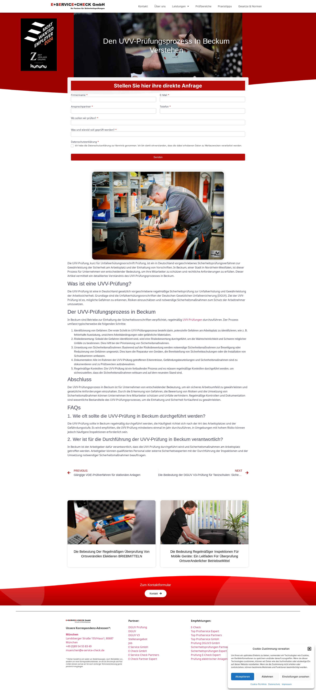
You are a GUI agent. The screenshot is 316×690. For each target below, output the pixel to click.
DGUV (132, 631)
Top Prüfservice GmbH (205, 639)
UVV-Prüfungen (192, 320)
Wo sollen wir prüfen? (84, 118)
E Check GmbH (137, 651)
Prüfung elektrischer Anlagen (209, 659)
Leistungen (179, 6)
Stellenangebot (137, 639)
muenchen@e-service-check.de (85, 650)
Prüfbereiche (203, 6)
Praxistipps (225, 6)
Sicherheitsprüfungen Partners (210, 647)
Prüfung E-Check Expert (206, 655)
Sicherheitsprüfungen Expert (209, 651)
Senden (158, 157)
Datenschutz (274, 684)
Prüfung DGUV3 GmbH (205, 643)
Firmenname (79, 95)
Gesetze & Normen (250, 6)
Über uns (160, 6)
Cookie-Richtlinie (258, 684)
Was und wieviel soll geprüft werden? (94, 130)
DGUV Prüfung (137, 627)
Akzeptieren (242, 676)
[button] (309, 648)
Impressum (287, 684)
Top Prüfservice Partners (206, 635)
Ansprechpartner (82, 106)
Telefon (165, 106)
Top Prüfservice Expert (205, 631)
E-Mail (164, 95)
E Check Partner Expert (142, 659)
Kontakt (143, 6)
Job (130, 643)
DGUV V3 (134, 635)
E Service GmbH (138, 647)
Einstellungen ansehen (295, 676)
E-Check (196, 627)
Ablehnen (267, 676)
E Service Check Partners (143, 655)
